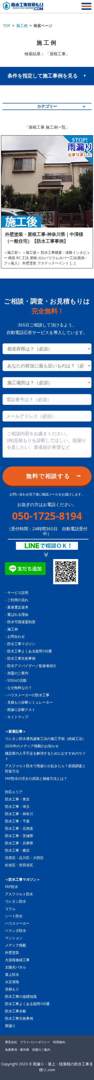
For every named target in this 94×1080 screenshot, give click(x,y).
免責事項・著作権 (17, 1049)
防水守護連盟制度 (21, 621)
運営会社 (11, 1042)
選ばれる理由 (17, 614)
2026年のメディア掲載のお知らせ (32, 745)
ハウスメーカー (17, 923)
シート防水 (14, 915)
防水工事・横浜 (17, 850)
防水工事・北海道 (19, 828)
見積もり (12, 989)
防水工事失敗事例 (21, 658)
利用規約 (59, 1042)
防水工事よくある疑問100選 (29, 651)
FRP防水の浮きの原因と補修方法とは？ (36, 778)
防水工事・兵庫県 (19, 843)
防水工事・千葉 (17, 821)
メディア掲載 (15, 945)
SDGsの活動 (17, 680)
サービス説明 (17, 592)
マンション (14, 937)
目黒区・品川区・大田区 (24, 857)
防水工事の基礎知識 (21, 996)
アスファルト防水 (19, 894)
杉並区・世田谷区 (19, 865)
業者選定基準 (17, 607)
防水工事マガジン (21, 643)
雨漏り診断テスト (21, 709)
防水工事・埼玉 (17, 806)
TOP (6, 25)
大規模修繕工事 (17, 959)
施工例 (22, 25)
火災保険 (12, 981)
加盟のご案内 (17, 673)
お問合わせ (16, 636)
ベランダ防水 (15, 930)
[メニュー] (85, 6)
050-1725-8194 (47, 515)
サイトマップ (17, 716)
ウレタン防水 (15, 901)
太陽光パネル (15, 967)
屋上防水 (12, 974)
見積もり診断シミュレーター (30, 702)
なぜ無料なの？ (19, 687)
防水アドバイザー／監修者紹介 (31, 665)
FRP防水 (11, 886)
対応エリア (14, 791)
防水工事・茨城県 (19, 835)
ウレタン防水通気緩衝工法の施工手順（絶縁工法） (45, 738)
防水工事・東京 (17, 799)
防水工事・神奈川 (19, 813)
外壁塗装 (12, 952)
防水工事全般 (15, 1011)
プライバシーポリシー (35, 1042)
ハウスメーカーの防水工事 (28, 695)
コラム (10, 908)
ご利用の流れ (17, 599)
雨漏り (10, 1025)
